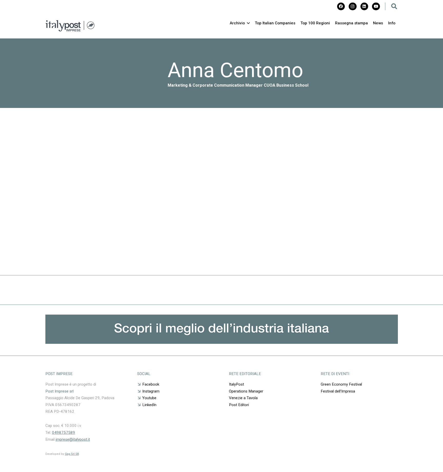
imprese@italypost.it (73, 439)
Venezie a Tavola (243, 398)
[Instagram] (352, 6)
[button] (394, 6)
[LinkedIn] (364, 6)
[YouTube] (376, 6)
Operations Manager (246, 391)
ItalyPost (236, 384)
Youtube (149, 398)
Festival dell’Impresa (338, 391)
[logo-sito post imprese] (70, 26)
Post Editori (239, 405)
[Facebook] (341, 6)
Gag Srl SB (72, 454)
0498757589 (63, 432)
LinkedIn (149, 405)
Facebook (150, 384)
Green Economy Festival (342, 384)
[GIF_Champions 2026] (221, 342)
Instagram (150, 391)
